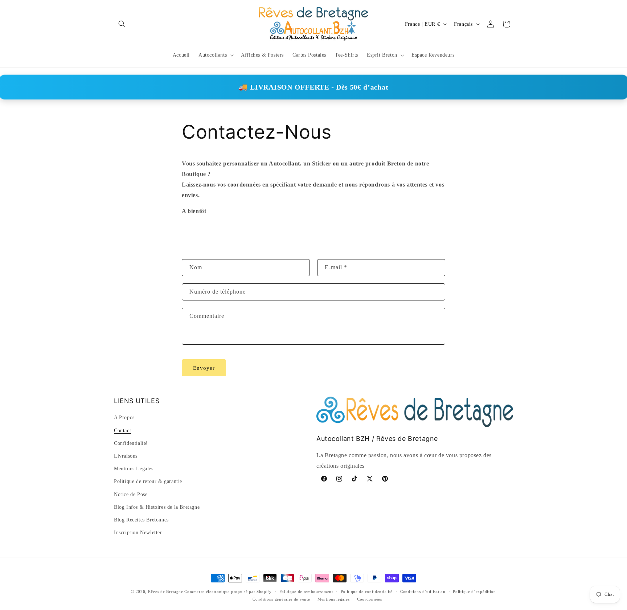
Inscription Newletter (138, 532)
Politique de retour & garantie (148, 481)
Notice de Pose (130, 494)
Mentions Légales (133, 468)
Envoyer (204, 368)
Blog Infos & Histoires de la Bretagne (157, 507)
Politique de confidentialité (367, 591)
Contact (122, 430)
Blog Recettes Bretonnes (141, 520)
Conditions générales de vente (281, 599)
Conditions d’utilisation (423, 591)
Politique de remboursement (306, 591)
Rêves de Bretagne (165, 591)
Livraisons (126, 456)
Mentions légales (333, 599)
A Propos (124, 417)
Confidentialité (131, 443)
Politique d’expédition (474, 591)
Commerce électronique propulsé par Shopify (227, 591)
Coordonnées (369, 599)
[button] (122, 24)
